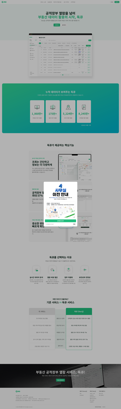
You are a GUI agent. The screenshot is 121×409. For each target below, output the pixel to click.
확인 (74, 224)
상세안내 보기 (60, 221)
